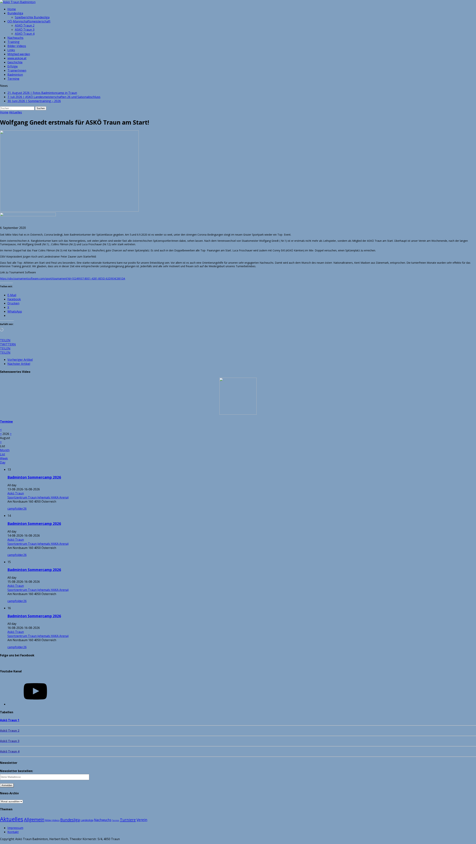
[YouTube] (35, 704)
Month (4, 450)
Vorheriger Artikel (20, 360)
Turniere (128, 819)
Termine (13, 79)
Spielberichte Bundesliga (32, 17)
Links (11, 50)
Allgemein (34, 819)
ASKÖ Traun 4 (24, 34)
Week (4, 458)
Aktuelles (11, 819)
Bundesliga (15, 13)
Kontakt (13, 832)
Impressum (15, 828)
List (2, 454)
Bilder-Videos (16, 46)
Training (13, 42)
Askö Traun (15, 493)
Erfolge (12, 66)
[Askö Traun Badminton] (238, 2)
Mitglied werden (18, 54)
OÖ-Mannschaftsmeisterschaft (28, 21)
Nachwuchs (15, 38)
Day (2, 462)
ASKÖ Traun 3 (24, 30)
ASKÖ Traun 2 (24, 25)
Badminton (15, 75)
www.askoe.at (16, 58)
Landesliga (87, 820)
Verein (141, 819)
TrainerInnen (16, 70)
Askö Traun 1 (9, 720)
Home (11, 9)
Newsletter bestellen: (16, 771)
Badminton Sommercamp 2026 (34, 477)
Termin (115, 820)
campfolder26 (17, 509)
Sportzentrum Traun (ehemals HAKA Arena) (38, 497)
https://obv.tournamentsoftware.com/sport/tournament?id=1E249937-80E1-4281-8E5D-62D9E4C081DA (62, 278)
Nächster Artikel (18, 364)
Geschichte (14, 62)
